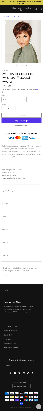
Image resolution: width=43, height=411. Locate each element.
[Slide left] (16, 65)
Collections (15, 16)
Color (3, 95)
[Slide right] (26, 65)
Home (8, 16)
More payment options (21, 125)
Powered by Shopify (28, 407)
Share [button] (6, 276)
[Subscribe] (37, 365)
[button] (2, 9)
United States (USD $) (20, 386)
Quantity (4, 104)
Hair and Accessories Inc (19, 407)
